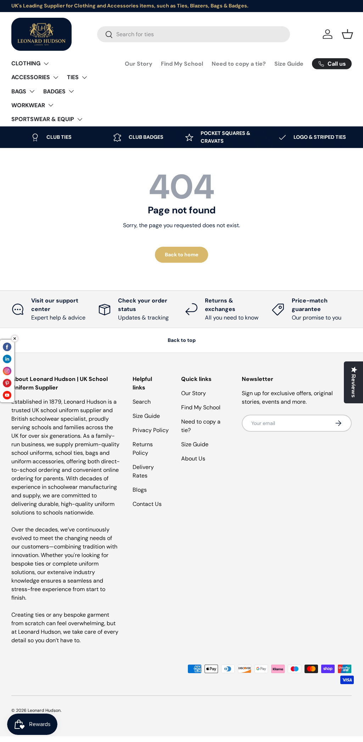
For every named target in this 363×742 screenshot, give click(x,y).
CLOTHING (25, 63)
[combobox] (193, 34)
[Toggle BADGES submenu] (71, 91)
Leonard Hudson (44, 710)
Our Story (138, 63)
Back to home (181, 254)
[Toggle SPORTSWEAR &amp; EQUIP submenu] (80, 119)
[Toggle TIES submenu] (84, 77)
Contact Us (147, 504)
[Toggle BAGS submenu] (32, 91)
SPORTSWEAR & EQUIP (42, 119)
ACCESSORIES (30, 77)
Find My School (182, 63)
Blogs (140, 489)
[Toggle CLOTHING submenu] (46, 63)
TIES (73, 77)
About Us (193, 458)
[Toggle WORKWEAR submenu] (50, 105)
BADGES (54, 91)
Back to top (182, 340)
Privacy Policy (151, 430)
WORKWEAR (28, 105)
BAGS (18, 91)
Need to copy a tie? (239, 63)
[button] (347, 34)
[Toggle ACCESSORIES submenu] (55, 77)
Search (142, 401)
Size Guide (288, 63)
